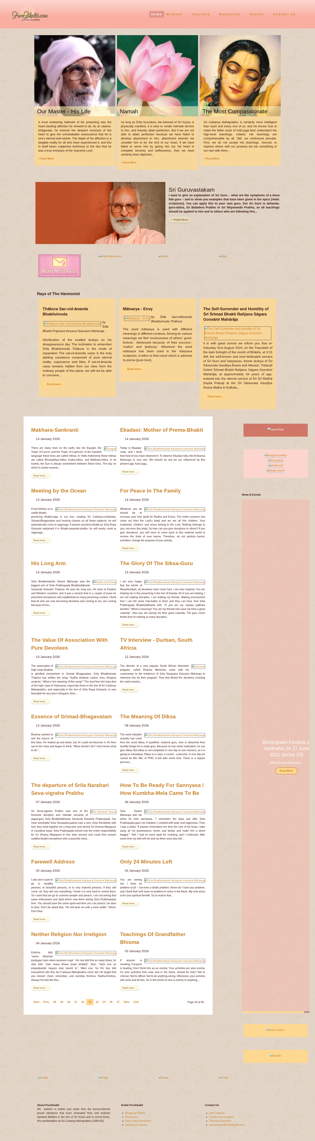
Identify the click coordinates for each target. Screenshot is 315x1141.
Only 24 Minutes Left (146, 862)
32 (82, 1002)
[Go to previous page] (46, 1002)
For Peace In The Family (150, 491)
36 (111, 1002)
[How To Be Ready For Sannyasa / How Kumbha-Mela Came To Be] (175, 811)
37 (118, 1002)
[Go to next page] (127, 1002)
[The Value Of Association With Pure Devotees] (86, 666)
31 (75, 1002)
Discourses (131, 1117)
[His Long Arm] (104, 582)
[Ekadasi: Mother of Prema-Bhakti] (175, 448)
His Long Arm (48, 563)
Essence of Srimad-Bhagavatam (71, 716)
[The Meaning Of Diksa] (175, 735)
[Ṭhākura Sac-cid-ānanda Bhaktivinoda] (72, 323)
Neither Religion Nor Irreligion (68, 934)
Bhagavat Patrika (135, 1113)
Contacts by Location (221, 1117)
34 (96, 1002)
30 (68, 1002)
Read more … (40, 475)
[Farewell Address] (86, 880)
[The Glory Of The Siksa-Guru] (175, 582)
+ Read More (46, 158)
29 (61, 1002)
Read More (275, 770)
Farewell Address (53, 862)
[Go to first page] (36, 1002)
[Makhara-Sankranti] (110, 448)
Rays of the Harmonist (138, 1120)
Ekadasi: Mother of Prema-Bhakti (161, 430)
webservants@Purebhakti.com (227, 1124)
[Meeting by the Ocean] (86, 509)
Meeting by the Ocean (58, 491)
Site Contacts (217, 1113)
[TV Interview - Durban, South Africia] (198, 666)
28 (54, 1002)
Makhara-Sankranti (55, 430)
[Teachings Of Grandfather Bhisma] (175, 961)
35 (104, 1002)
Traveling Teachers (220, 1120)
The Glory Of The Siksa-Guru (156, 563)
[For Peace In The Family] (175, 509)
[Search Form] (306, 14)
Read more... (55, 384)
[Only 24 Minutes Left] (175, 880)
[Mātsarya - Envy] (137, 318)
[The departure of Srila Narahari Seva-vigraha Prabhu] (103, 811)
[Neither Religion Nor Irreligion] (86, 953)
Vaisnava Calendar (136, 1124)
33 (89, 1002)
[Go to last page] (136, 1002)
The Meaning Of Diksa (148, 716)
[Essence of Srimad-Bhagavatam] (86, 735)
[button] (303, 756)
